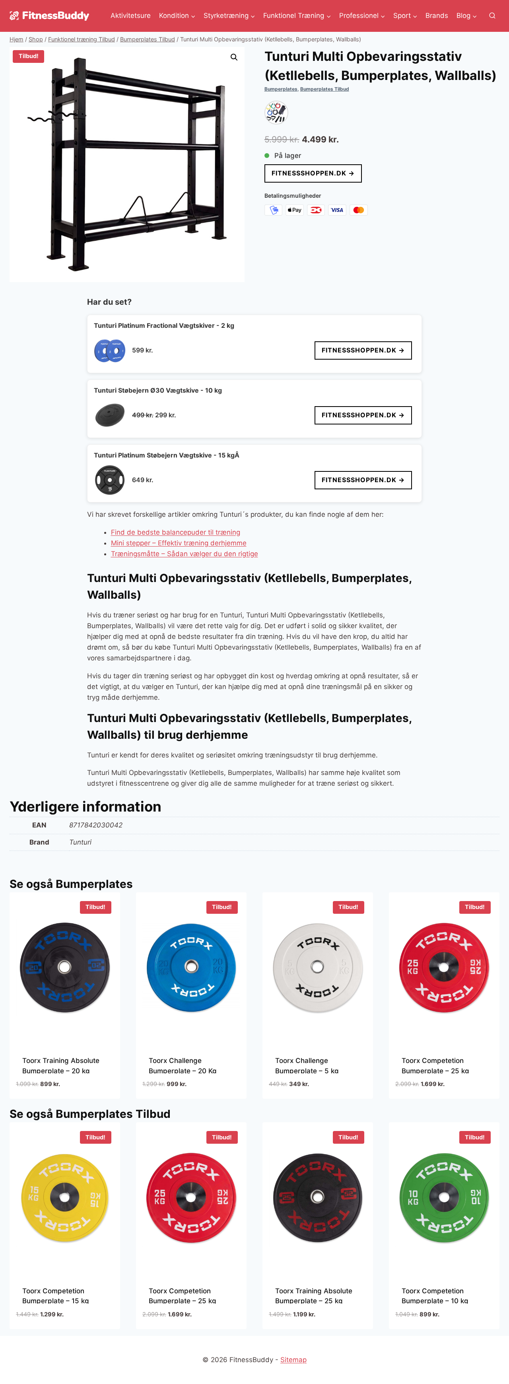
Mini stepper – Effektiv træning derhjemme (179, 543)
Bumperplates (280, 89)
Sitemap (293, 1360)
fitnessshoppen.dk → (313, 173)
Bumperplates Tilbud (324, 89)
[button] (234, 57)
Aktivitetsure (131, 15)
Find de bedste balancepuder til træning (175, 532)
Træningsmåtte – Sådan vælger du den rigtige (184, 554)
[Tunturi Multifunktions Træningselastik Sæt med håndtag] (276, 113)
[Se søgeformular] (492, 16)
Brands (436, 15)
